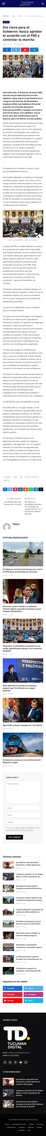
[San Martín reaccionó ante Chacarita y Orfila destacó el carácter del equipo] (8, 865)
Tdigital (16, 524)
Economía (40, 1124)
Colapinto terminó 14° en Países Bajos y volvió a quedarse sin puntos (29, 876)
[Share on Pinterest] (25, 50)
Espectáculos (11, 1127)
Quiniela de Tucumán (19, 1124)
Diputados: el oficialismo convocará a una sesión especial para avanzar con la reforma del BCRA (22, 648)
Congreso (7, 477)
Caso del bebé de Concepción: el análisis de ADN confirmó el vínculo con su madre (29, 912)
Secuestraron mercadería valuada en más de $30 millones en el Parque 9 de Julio (29, 888)
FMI (21, 477)
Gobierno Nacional (31, 477)
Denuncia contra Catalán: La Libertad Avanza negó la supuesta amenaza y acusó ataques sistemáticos (22, 609)
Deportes (31, 1127)
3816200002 (14, 1055)
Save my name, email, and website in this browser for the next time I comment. (23, 829)
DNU (15, 477)
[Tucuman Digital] (23, 3)
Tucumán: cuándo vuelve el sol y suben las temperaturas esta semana (29, 900)
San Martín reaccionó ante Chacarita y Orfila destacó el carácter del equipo (28, 864)
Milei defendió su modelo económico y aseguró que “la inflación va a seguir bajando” (20, 688)
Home (7, 1124)
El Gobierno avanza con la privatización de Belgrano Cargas (22, 761)
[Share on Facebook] (7, 50)
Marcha (6, 481)
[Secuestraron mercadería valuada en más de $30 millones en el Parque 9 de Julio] (8, 888)
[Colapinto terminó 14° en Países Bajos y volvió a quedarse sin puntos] (8, 876)
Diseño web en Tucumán (29, 1120)
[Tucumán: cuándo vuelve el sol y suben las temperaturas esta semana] (8, 900)
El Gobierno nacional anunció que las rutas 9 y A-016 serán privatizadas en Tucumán (23, 570)
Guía (28, 1130)
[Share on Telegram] (34, 50)
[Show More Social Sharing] (41, 50)
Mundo (39, 1127)
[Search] (42, 3)
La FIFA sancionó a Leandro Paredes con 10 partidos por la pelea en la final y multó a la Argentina (29, 960)
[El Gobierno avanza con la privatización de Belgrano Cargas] (23, 745)
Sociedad (22, 1130)
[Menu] (3, 3)
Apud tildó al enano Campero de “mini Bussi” (23, 725)
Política (6, 22)
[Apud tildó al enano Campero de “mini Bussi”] (23, 710)
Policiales (22, 1127)
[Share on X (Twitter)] (16, 50)
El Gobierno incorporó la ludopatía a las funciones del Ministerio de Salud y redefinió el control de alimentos (29, 972)
